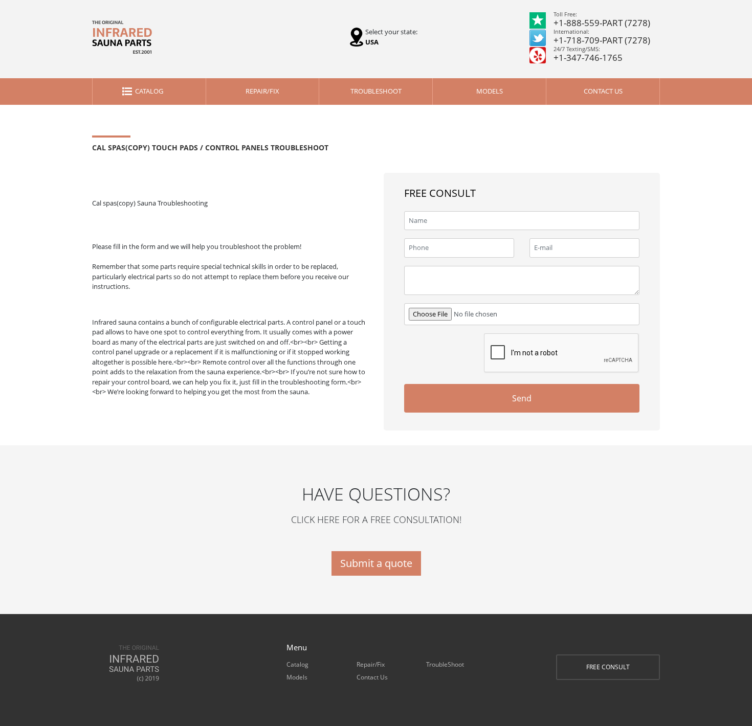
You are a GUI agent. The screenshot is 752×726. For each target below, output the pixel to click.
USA (372, 42)
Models (489, 91)
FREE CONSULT (608, 667)
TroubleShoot (376, 91)
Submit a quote (376, 563)
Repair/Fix (262, 91)
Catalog (149, 91)
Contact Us (603, 91)
